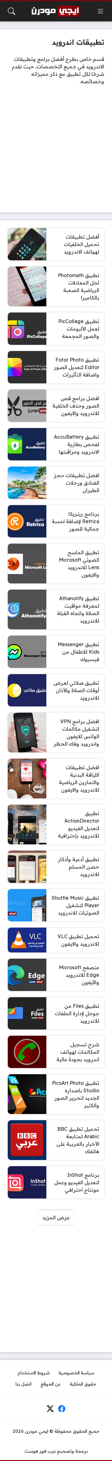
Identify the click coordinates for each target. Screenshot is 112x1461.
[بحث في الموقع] (11, 11)
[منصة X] (50, 1409)
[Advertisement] (56, 149)
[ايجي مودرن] (56, 11)
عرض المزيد (56, 1217)
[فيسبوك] (62, 1409)
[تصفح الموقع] (100, 11)
